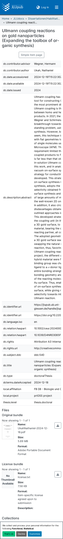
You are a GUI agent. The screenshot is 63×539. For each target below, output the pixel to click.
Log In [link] (45, 7)
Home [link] (5, 18)
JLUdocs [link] (18, 18)
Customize (35, 534)
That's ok (8, 534)
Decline (21, 534)
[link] (57, 425)
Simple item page (31, 54)
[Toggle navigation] (56, 7)
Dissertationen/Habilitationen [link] (44, 18)
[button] (12, 7)
